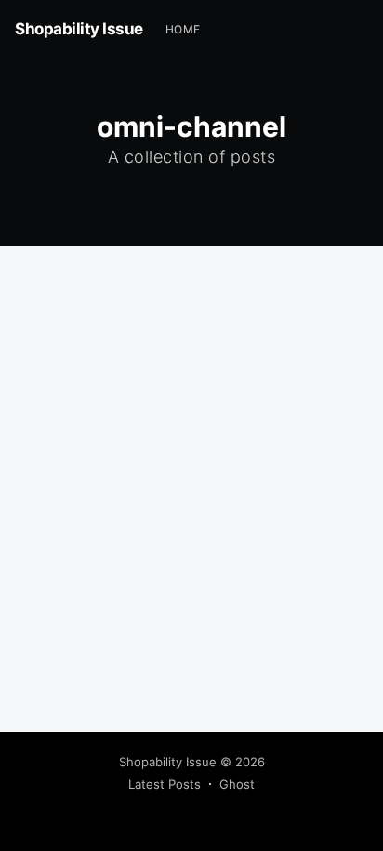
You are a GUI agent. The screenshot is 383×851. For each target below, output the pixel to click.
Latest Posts (164, 784)
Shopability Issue (79, 29)
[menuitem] (183, 29)
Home (183, 29)
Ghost (237, 784)
